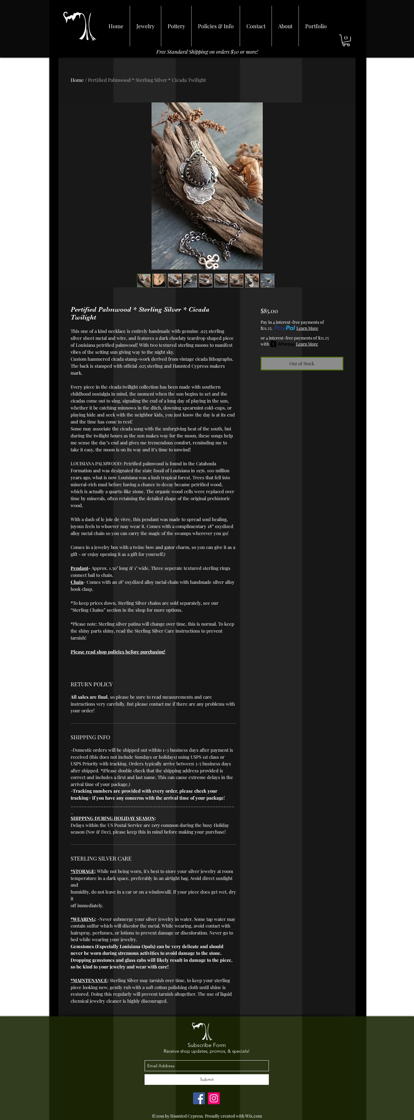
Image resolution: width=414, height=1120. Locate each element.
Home (77, 80)
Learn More (307, 328)
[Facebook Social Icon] (199, 1098)
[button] (346, 40)
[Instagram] (214, 1098)
